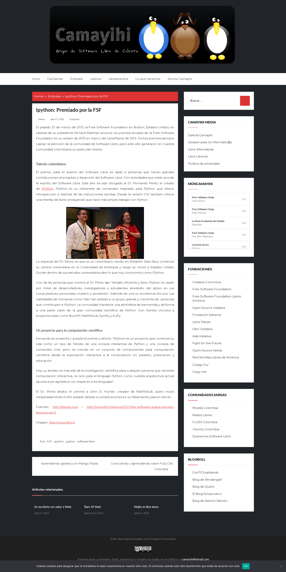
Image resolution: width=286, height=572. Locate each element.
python (70, 441)
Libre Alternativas (201, 149)
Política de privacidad (203, 163)
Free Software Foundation (211, 289)
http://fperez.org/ (65, 407)
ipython (59, 441)
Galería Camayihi (200, 135)
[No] (281, 566)
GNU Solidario (202, 329)
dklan (41, 119)
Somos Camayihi (180, 79)
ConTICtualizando (205, 472)
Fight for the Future (207, 343)
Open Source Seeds (207, 350)
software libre (86, 441)
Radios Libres (202, 415)
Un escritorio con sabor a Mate (52, 507)
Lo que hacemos (147, 79)
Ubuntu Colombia (205, 429)
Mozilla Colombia (205, 408)
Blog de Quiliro (203, 486)
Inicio (36, 79)
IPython (47, 188)
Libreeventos (118, 79)
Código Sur (200, 365)
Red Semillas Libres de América (215, 357)
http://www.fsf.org (62, 422)
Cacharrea (55, 79)
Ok (246, 566)
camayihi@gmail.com (195, 559)
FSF (49, 441)
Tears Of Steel (92, 507)
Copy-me (199, 372)
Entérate (76, 79)
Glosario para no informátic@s (210, 142)
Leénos (95, 79)
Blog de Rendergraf (207, 479)
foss (42, 441)
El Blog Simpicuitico (207, 494)
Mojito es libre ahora (146, 507)
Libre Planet (201, 322)
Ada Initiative (201, 336)
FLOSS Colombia (204, 422)
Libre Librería (198, 156)
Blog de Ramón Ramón (209, 501)
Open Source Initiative (208, 308)
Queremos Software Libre (211, 436)
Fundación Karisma (206, 315)
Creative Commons (206, 282)
